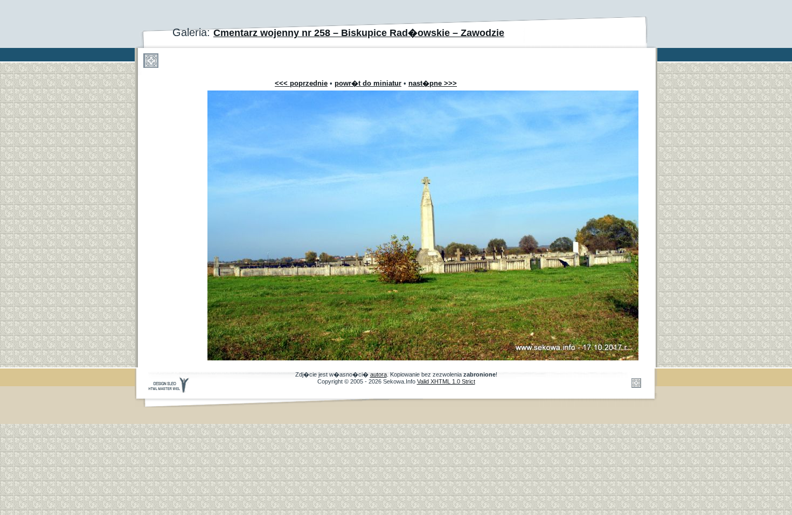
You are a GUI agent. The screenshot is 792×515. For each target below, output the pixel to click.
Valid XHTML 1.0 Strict (446, 381)
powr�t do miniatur (368, 83)
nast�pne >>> (432, 83)
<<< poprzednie (301, 83)
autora (378, 374)
